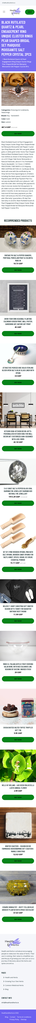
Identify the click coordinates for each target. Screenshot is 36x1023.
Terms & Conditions (24, 1017)
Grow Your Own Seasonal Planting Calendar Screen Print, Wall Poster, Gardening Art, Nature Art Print (18, 321)
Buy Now (18, 134)
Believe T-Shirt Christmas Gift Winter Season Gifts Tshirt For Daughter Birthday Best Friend (18, 609)
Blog (6, 989)
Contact (12, 1017)
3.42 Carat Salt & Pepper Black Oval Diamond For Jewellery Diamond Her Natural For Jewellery (18, 491)
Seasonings (5, 112)
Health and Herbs (11, 977)
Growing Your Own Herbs (14, 981)
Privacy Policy (14, 1019)
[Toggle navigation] (4, 12)
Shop (30, 12)
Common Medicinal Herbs (14, 985)
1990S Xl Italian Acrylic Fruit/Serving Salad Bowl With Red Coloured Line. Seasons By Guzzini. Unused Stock (18, 666)
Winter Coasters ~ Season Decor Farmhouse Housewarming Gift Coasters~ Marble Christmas (18, 849)
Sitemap (23, 1019)
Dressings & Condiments (20, 110)
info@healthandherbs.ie (8, 3)
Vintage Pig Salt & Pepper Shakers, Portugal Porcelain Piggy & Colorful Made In (18, 258)
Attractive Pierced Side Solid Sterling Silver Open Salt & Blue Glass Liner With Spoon (18, 370)
